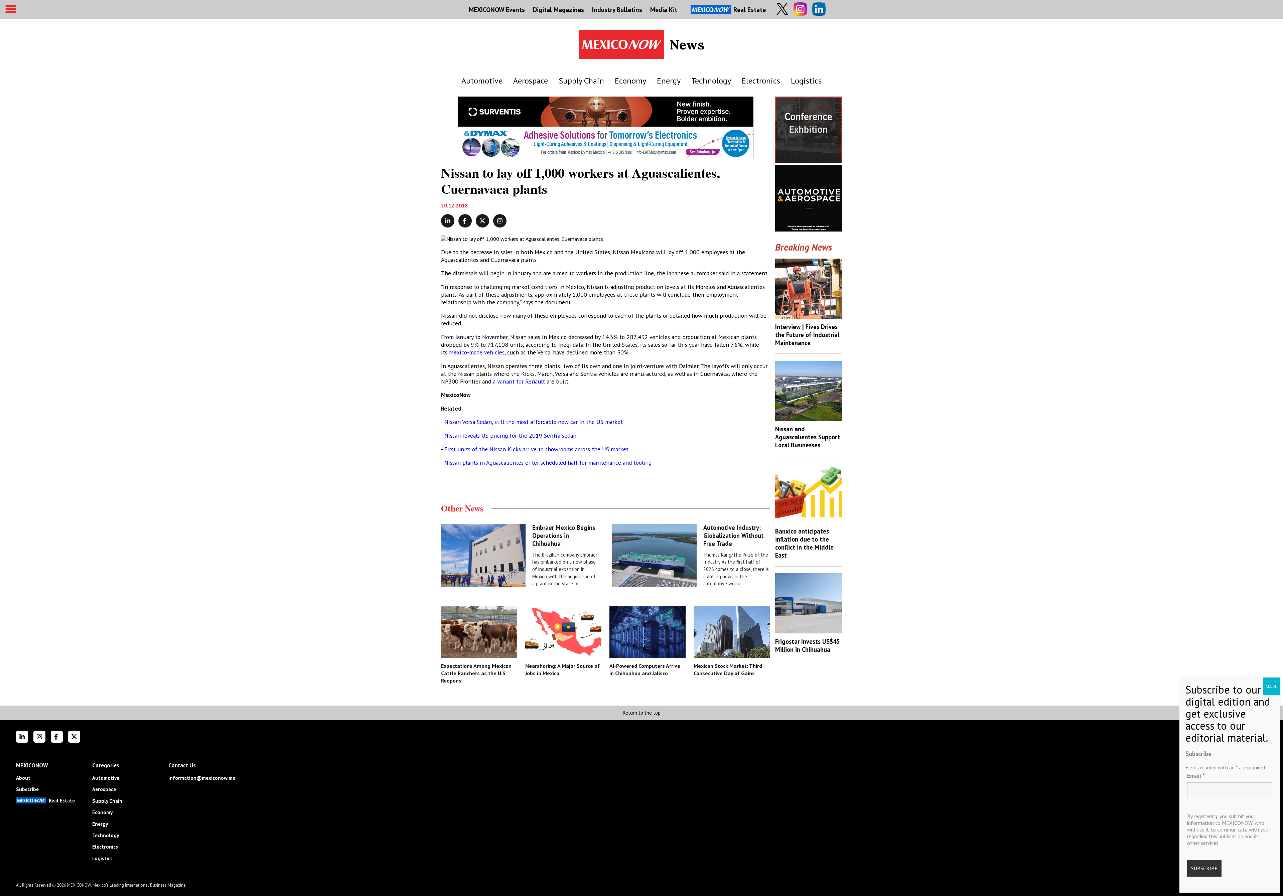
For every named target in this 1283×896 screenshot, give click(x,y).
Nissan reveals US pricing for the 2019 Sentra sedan (510, 435)
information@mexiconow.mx (201, 778)
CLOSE (1271, 686)
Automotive (482, 81)
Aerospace (530, 81)
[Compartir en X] (482, 221)
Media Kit (663, 9)
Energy (669, 81)
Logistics (806, 81)
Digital (558, 9)
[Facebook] (57, 737)
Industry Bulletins (617, 9)
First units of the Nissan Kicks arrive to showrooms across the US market (535, 449)
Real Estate (749, 9)
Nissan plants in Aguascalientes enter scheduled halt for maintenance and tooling (548, 462)
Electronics (761, 81)
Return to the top (641, 713)
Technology (711, 81)
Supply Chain (581, 81)
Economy (630, 81)
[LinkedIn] (22, 737)
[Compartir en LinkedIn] (447, 221)
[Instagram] (39, 737)
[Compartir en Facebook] (465, 221)
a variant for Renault (519, 381)
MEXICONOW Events (497, 9)
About (23, 778)
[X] (74, 737)
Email (1196, 775)
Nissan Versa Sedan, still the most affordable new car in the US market (533, 422)
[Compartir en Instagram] (500, 221)
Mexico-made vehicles (477, 352)
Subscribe (27, 789)
